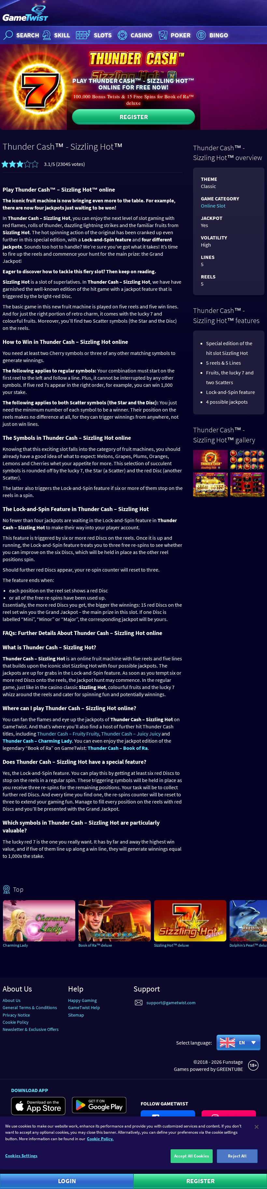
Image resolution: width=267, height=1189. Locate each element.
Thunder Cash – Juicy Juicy (131, 733)
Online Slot (213, 205)
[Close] (256, 1127)
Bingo (218, 35)
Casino (141, 35)
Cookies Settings (21, 1155)
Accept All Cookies (191, 1156)
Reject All (237, 1156)
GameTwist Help (84, 1007)
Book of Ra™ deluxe (95, 945)
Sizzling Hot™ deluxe (171, 945)
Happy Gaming (82, 1000)
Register (133, 117)
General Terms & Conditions (30, 1007)
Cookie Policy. (100, 1139)
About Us (12, 1000)
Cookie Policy (16, 1022)
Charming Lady (15, 945)
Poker (180, 35)
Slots (103, 35)
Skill (62, 35)
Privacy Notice (16, 1015)
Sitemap (76, 1015)
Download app (29, 1090)
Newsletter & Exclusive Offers (31, 1029)
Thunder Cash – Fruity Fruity (68, 733)
